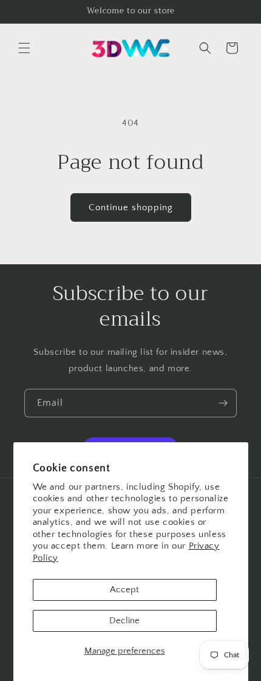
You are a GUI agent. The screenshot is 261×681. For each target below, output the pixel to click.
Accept (124, 589)
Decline (124, 620)
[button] (24, 48)
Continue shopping (131, 207)
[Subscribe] (222, 403)
